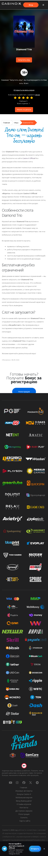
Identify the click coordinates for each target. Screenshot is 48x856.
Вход (31, 5)
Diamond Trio (28, 122)
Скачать (24, 817)
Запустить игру (24, 60)
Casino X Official (29, 158)
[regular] (23, 97)
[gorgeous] (31, 97)
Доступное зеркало (23, 811)
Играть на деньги (24, 109)
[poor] (19, 97)
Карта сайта (24, 821)
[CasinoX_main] (30, 782)
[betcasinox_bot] (37, 782)
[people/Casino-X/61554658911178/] (24, 782)
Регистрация (24, 392)
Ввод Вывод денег (24, 801)
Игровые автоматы (23, 791)
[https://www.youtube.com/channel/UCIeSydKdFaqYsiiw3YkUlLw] (10, 782)
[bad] (15, 97)
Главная (6, 122)
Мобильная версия (24, 797)
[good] (27, 97)
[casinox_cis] (17, 782)
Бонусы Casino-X (24, 794)
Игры (16, 122)
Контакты (24, 807)
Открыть (35, 849)
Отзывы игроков (24, 804)
